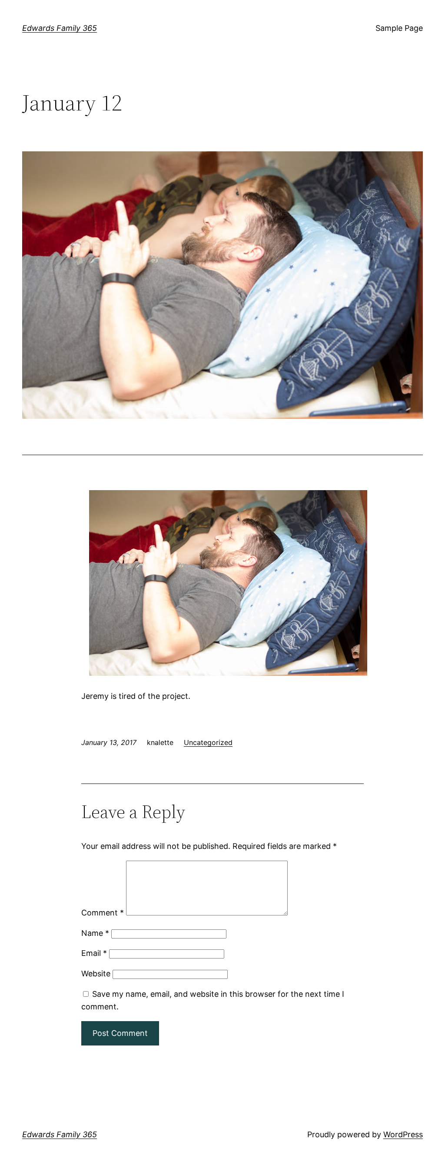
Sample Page (399, 28)
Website (95, 973)
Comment (102, 912)
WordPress (403, 1134)
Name (95, 933)
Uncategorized (208, 742)
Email (94, 953)
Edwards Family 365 (59, 28)
